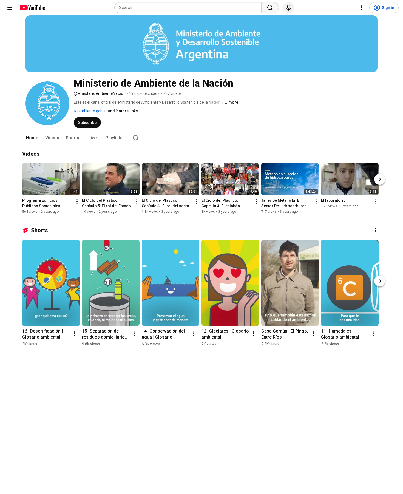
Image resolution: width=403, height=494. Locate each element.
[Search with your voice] (288, 7)
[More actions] (77, 201)
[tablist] (201, 137)
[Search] (270, 7)
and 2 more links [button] (123, 111)
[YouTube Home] (32, 7)
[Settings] (361, 7)
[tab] (32, 137)
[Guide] (10, 7)
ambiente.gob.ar (92, 111)
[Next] (379, 179)
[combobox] (189, 7)
